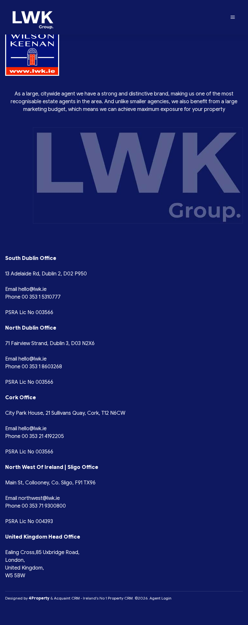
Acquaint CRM (67, 598)
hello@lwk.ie (32, 289)
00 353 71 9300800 (44, 506)
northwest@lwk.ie (39, 498)
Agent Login (160, 598)
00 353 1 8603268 (42, 366)
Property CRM (120, 598)
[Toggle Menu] (232, 17)
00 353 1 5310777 (41, 297)
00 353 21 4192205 (43, 436)
